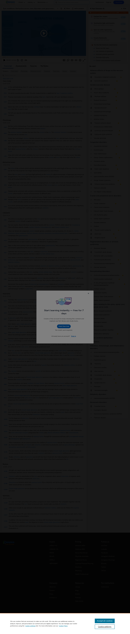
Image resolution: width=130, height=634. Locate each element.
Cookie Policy (63, 626)
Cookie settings (30, 626)
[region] (65, 623)
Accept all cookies (105, 621)
